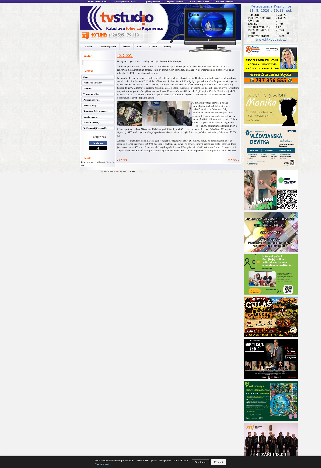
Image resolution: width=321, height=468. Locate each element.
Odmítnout (200, 462)
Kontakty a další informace (95, 111)
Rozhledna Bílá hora (199, 1)
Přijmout (218, 462)
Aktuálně (89, 46)
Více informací (102, 463)
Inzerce (126, 46)
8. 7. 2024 (123, 160)
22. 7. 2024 (232, 160)
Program (87, 88)
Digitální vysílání (175, 1)
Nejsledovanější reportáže (95, 128)
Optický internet (152, 1)
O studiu (153, 46)
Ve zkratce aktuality (92, 82)
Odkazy (167, 46)
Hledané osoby (89, 105)
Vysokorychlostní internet (125, 1)
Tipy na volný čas (91, 94)
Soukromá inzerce (224, 1)
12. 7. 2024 (125, 55)
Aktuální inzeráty (91, 122)
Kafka (139, 46)
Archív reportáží (108, 46)
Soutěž (86, 76)
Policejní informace (92, 99)
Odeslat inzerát (90, 116)
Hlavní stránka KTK (97, 1)
